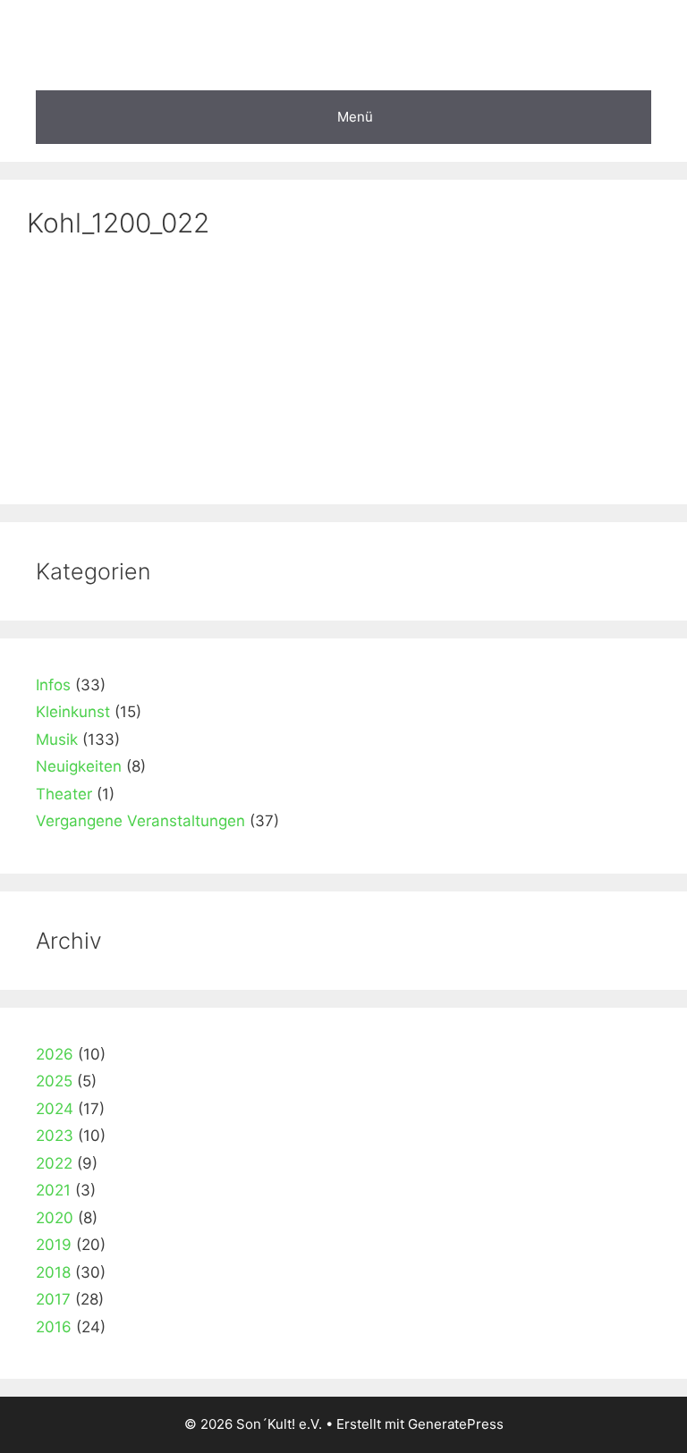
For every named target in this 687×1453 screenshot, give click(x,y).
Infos (53, 685)
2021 (53, 1190)
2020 (54, 1218)
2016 (54, 1327)
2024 (54, 1109)
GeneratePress (456, 1423)
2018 (53, 1272)
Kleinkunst (73, 712)
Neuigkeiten (79, 766)
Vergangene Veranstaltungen (140, 821)
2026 (54, 1054)
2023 (54, 1136)
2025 (54, 1081)
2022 (54, 1163)
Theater (64, 794)
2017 (53, 1299)
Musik (57, 739)
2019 (54, 1245)
